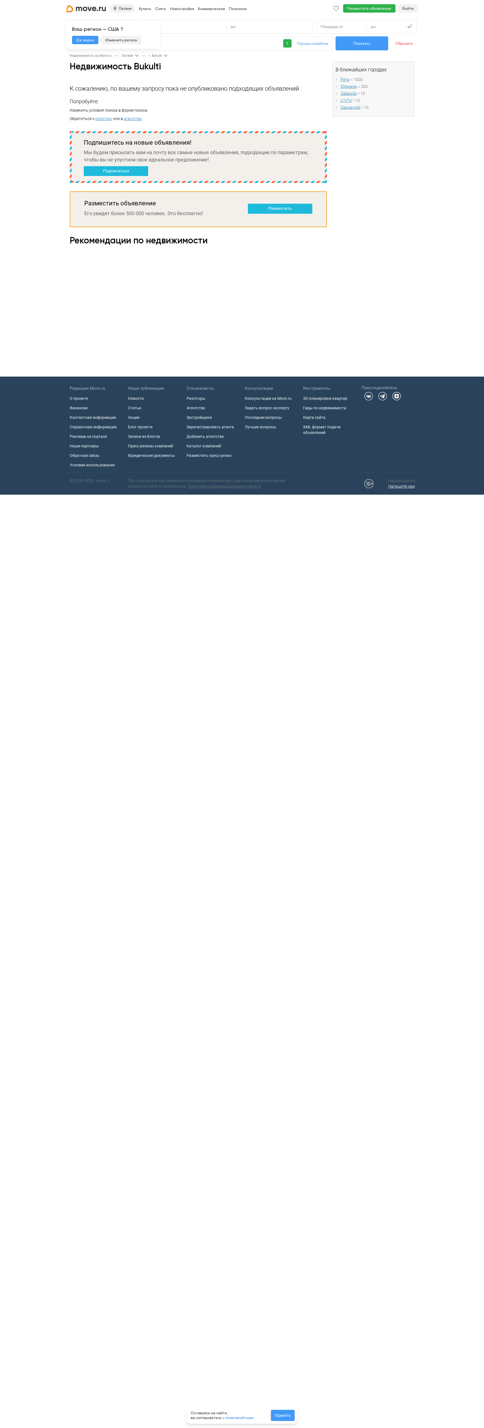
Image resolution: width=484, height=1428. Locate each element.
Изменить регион (121, 40)
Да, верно (85, 40)
